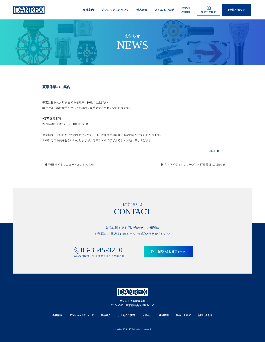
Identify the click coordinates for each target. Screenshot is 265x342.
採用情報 (186, 12)
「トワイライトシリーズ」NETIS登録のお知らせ (194, 164)
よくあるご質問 (164, 9)
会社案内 (88, 9)
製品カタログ (208, 12)
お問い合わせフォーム (172, 251)
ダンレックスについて (115, 9)
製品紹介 (141, 9)
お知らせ (186, 7)
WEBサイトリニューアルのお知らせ (71, 164)
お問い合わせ (236, 9)
